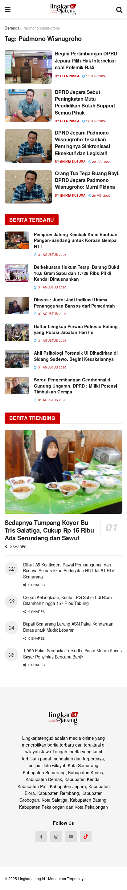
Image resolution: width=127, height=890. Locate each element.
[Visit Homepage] (63, 9)
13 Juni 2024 (95, 76)
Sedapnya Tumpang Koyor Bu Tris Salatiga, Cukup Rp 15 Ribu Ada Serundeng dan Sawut (49, 530)
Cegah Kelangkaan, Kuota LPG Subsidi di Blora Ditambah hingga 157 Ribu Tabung (67, 600)
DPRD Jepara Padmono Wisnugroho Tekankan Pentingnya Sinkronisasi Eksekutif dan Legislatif (82, 143)
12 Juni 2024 (95, 121)
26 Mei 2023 (101, 195)
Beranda (12, 28)
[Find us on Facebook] (41, 836)
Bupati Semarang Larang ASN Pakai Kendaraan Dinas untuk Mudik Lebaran (68, 627)
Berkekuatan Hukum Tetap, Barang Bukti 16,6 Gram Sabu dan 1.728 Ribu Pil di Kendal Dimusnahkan (76, 273)
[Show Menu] (7, 9)
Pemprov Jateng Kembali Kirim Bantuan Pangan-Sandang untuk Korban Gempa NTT (75, 240)
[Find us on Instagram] (56, 836)
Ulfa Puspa (69, 76)
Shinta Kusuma (72, 161)
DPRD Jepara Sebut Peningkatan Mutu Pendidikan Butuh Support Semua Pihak (85, 102)
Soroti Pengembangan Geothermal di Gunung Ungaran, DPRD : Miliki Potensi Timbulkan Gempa (75, 386)
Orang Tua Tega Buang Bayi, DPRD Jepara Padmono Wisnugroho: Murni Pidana (87, 180)
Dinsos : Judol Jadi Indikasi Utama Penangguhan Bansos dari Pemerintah (74, 302)
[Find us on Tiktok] (86, 836)
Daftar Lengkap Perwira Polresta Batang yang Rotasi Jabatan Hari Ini (76, 329)
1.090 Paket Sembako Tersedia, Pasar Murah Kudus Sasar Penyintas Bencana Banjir (72, 653)
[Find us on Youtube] (71, 836)
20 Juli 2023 (101, 161)
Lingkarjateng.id (31, 878)
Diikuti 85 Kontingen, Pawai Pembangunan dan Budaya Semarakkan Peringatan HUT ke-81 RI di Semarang (69, 571)
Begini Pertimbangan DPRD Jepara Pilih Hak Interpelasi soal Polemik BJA (86, 60)
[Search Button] (119, 9)
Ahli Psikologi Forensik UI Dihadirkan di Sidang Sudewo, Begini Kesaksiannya (76, 356)
